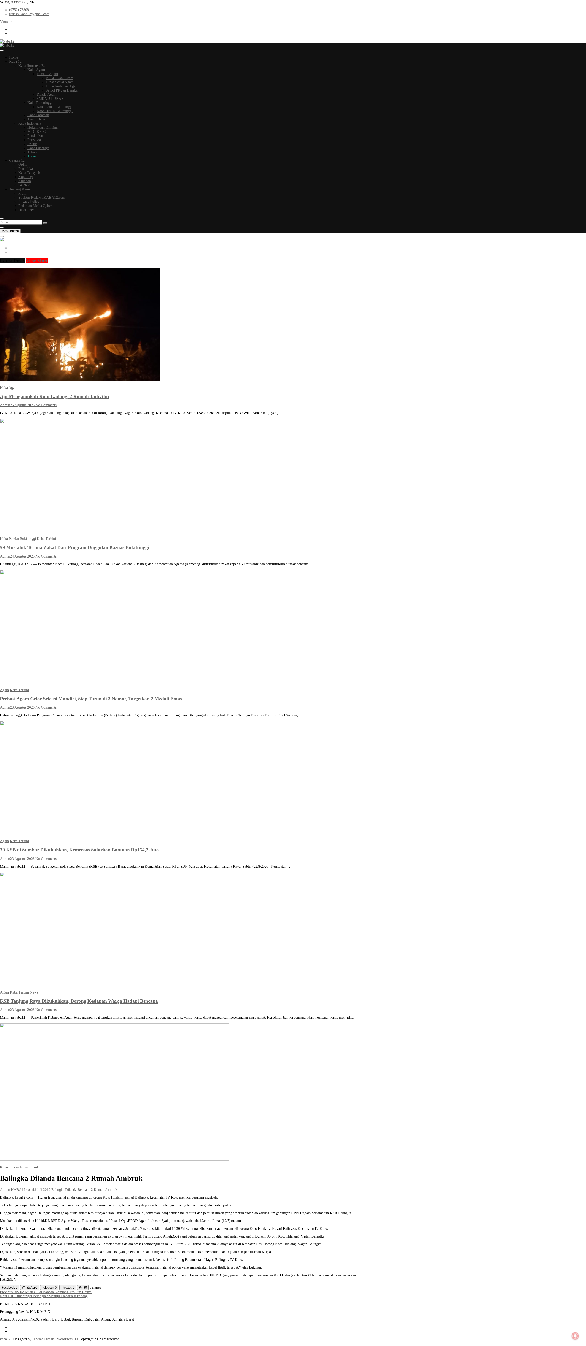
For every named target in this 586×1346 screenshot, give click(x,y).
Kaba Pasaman (38, 115)
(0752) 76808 (19, 10)
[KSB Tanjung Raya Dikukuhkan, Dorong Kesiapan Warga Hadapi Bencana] (80, 984)
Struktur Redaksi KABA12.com (41, 197)
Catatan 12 (17, 160)
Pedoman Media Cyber (35, 206)
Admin (5, 405)
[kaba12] (2, 240)
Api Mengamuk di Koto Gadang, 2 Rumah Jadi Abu (54, 396)
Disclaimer (26, 210)
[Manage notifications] (575, 1336)
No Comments (46, 405)
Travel (32, 156)
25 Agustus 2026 (22, 405)
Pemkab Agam (47, 74)
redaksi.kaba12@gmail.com (29, 14)
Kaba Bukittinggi (39, 103)
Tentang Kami (19, 189)
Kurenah (24, 181)
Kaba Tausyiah (29, 173)
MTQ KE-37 (36, 131)
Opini (22, 164)
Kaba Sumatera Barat (33, 66)
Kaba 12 (15, 61)
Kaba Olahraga (38, 148)
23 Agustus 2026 (22, 707)
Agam (4, 690)
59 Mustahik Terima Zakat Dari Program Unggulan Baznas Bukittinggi (74, 547)
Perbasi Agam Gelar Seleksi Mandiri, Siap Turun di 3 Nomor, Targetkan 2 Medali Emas (91, 698)
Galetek (24, 185)
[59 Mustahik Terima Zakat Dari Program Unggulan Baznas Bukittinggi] (80, 531)
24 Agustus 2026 (22, 556)
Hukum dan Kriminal (42, 127)
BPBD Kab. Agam (59, 78)
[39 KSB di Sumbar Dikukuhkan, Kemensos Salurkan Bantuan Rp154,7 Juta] (80, 833)
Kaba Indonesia (29, 123)
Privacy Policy (28, 201)
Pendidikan (35, 136)
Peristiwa (34, 140)
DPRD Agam (46, 94)
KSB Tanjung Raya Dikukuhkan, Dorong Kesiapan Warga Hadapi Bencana (79, 1001)
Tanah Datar (36, 119)
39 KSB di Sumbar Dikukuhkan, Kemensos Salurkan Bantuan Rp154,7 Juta (79, 849)
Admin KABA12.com (16, 1190)
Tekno (32, 152)
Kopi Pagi (25, 177)
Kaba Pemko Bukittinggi (55, 107)
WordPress (65, 1339)
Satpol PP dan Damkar (62, 90)
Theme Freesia (43, 1339)
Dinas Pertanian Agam (62, 86)
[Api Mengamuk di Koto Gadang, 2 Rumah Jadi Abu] (80, 380)
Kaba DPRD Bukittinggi (55, 111)
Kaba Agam (36, 70)
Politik (32, 144)
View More (37, 260)
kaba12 (5, 1339)
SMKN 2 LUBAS (50, 98)
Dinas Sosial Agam (59, 82)
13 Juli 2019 (41, 1190)
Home (13, 57)
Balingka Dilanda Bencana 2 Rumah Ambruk (84, 1190)
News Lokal (29, 1167)
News (34, 992)
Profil (22, 193)
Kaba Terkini (46, 539)
